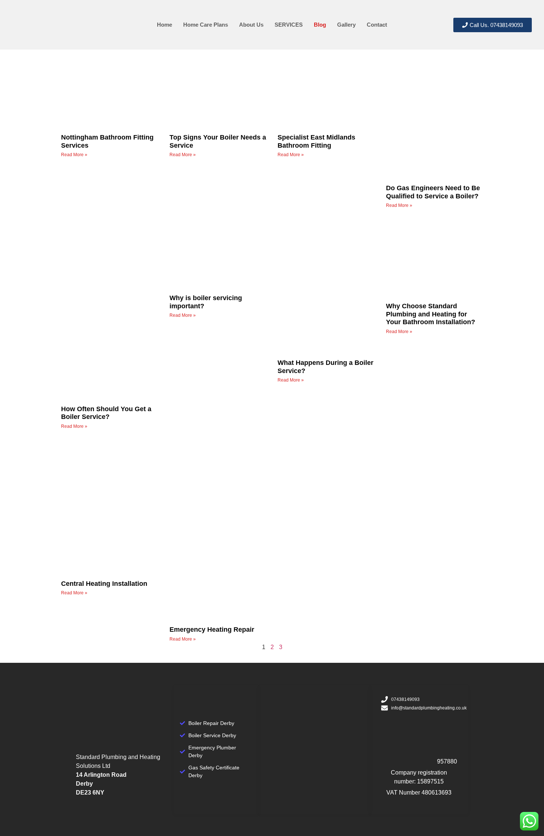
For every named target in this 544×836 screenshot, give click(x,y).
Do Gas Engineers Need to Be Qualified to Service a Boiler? (433, 192)
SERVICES (289, 24)
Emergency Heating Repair (211, 629)
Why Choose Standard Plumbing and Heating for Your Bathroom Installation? (430, 314)
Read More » (74, 154)
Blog (320, 24)
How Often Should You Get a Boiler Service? (106, 413)
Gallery (346, 24)
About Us (251, 24)
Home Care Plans (205, 24)
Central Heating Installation (104, 583)
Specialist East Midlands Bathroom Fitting (316, 141)
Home (164, 24)
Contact (377, 24)
